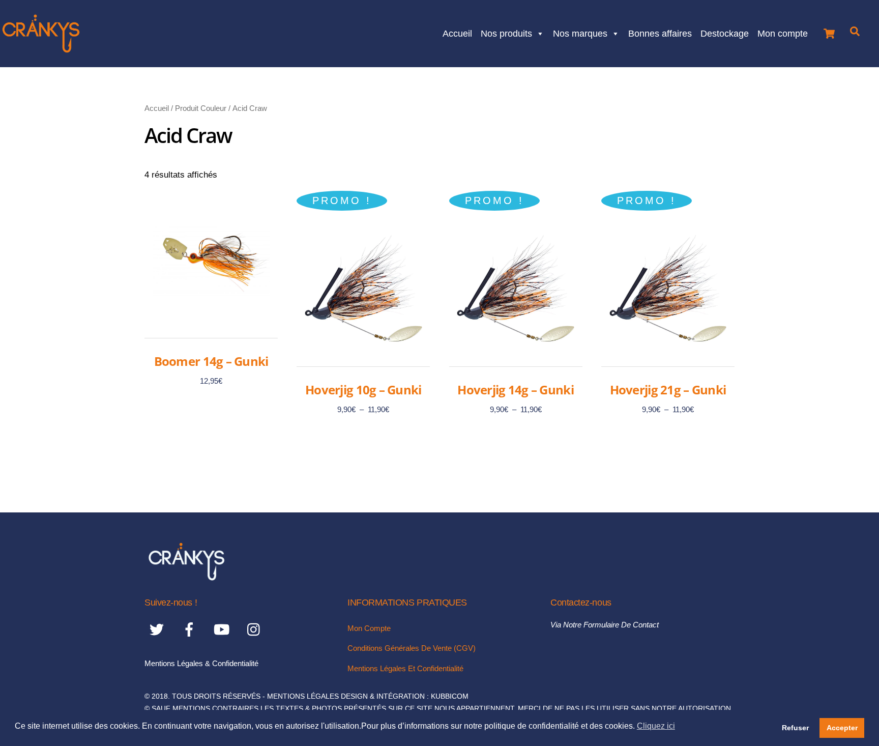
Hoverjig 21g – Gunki (668, 389)
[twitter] (158, 629)
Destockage (724, 32)
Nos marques (580, 32)
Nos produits (506, 32)
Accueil (457, 32)
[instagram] (256, 629)
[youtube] (224, 629)
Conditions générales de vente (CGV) (411, 648)
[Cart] (829, 31)
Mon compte (782, 32)
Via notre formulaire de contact (604, 624)
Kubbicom (449, 696)
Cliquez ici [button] (656, 726)
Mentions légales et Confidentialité (405, 668)
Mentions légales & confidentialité (201, 663)
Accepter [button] (842, 728)
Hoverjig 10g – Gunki (363, 389)
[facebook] (191, 629)
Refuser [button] (795, 728)
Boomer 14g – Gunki (211, 361)
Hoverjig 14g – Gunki (515, 389)
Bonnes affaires (660, 32)
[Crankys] (186, 577)
